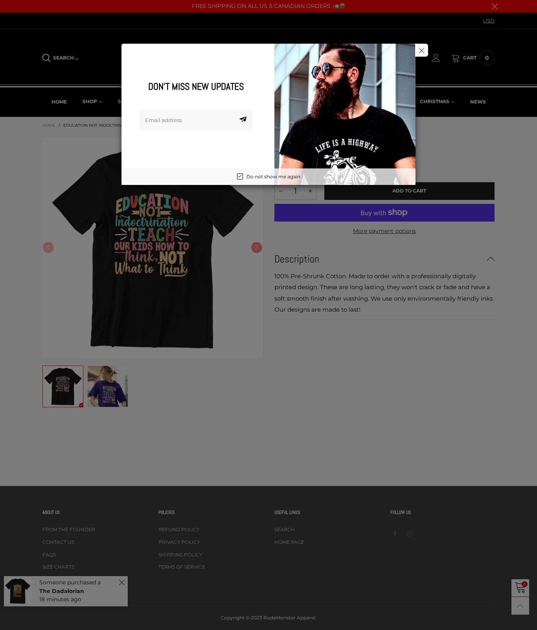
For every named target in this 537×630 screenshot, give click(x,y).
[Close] (421, 50)
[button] (243, 120)
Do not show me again (273, 176)
